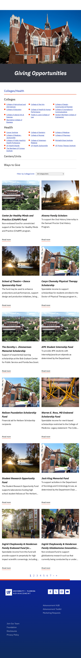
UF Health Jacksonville (39, 146)
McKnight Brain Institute (64, 140)
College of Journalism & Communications (64, 111)
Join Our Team (13, 623)
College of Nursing (37, 135)
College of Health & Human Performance (41, 111)
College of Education (13, 110)
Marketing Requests (51, 612)
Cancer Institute (12, 132)
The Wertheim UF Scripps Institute (15, 149)
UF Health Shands (12, 146)
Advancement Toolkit (52, 609)
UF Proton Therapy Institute (65, 146)
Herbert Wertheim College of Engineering (65, 116)
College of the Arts (37, 104)
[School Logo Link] (22, 592)
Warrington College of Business (14, 121)
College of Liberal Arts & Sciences (15, 116)
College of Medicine (62, 132)
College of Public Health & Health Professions (15, 141)
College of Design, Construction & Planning (64, 105)
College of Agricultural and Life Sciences (16, 105)
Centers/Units (12, 156)
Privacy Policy (13, 634)
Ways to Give (12, 165)
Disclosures (12, 631)
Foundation (12, 627)
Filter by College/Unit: (26, 174)
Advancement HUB (51, 605)
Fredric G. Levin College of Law (40, 116)
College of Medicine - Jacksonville (14, 136)
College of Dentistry (38, 132)
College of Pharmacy (62, 135)
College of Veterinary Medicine (38, 141)
